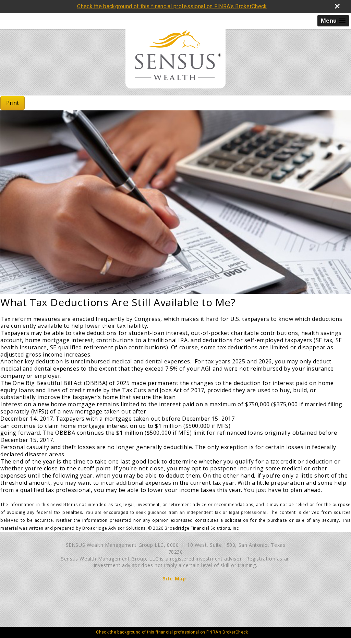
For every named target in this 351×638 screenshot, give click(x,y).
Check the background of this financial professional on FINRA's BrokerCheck (172, 6)
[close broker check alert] (337, 6)
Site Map (174, 578)
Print (12, 103)
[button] (333, 21)
